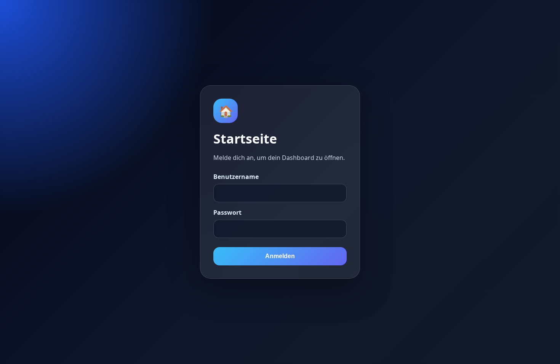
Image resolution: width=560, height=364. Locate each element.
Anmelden (280, 256)
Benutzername (236, 176)
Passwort (227, 212)
